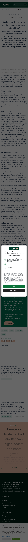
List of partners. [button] (21, 275)
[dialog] (14, 271)
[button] (14, 268)
